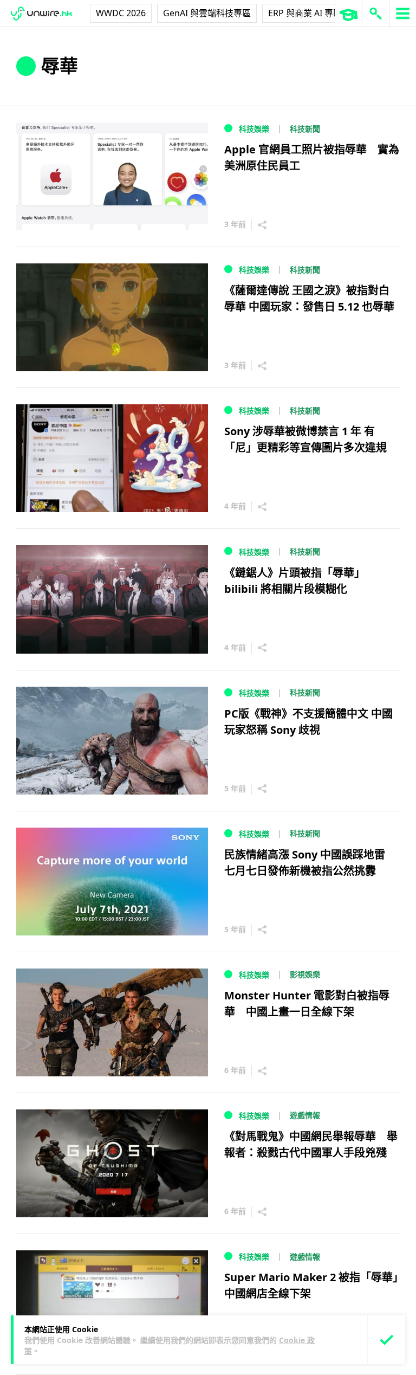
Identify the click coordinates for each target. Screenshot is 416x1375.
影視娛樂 (305, 974)
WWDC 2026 (121, 13)
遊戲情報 (305, 1115)
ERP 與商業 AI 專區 (305, 13)
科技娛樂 (254, 129)
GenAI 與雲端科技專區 (207, 13)
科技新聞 (305, 129)
